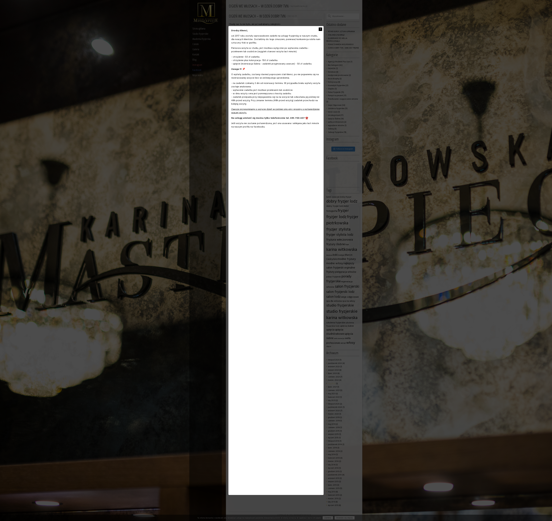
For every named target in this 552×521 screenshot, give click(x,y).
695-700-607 (297, 118)
